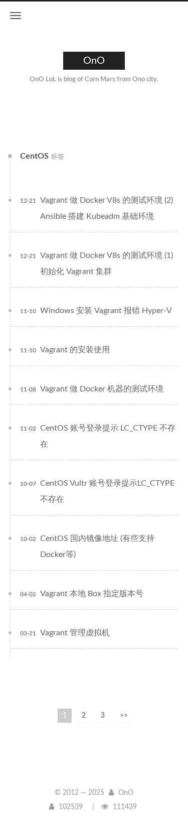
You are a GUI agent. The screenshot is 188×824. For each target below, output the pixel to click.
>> (124, 715)
